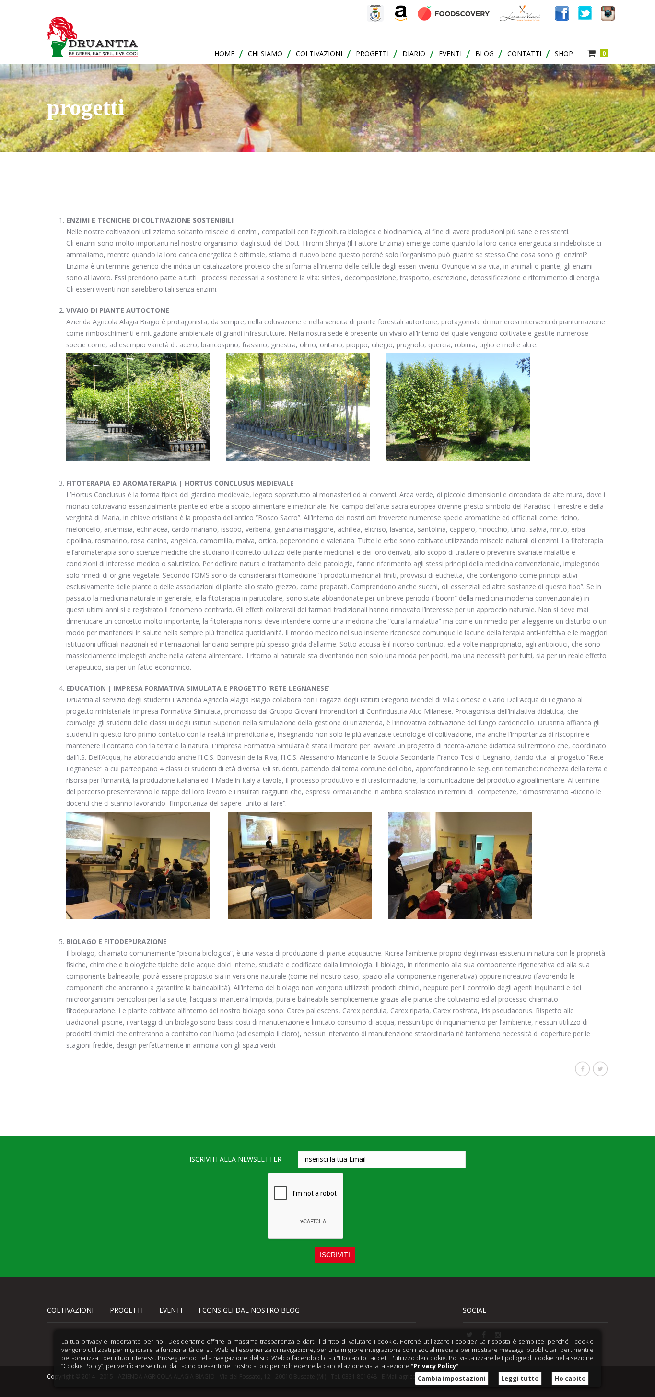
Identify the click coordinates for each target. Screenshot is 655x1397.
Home (224, 53)
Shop (564, 53)
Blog (484, 53)
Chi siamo (265, 53)
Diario (413, 53)
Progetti (372, 53)
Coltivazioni (319, 53)
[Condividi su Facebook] (582, 1068)
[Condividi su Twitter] (600, 1068)
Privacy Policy (434, 1366)
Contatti (524, 53)
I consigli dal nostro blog (249, 1310)
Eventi (450, 53)
